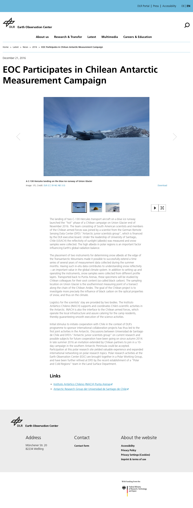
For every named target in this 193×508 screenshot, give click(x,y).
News (25, 47)
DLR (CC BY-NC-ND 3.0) (54, 185)
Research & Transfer (68, 37)
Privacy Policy (128, 450)
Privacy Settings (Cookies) (135, 454)
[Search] (187, 25)
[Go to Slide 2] (95, 207)
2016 (34, 47)
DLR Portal (143, 6)
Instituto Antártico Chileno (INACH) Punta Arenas (82, 384)
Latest (91, 37)
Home (6, 47)
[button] (96, 149)
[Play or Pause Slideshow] (155, 208)
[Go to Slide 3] (112, 207)
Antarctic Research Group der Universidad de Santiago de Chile (90, 389)
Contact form (81, 445)
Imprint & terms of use (133, 459)
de (183, 6)
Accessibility (169, 6)
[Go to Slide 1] (79, 207)
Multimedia (109, 37)
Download (162, 185)
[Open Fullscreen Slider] (162, 208)
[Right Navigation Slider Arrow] (164, 136)
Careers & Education (137, 37)
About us (42, 37)
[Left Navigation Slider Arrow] (30, 136)
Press (156, 6)
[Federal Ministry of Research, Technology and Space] (138, 499)
